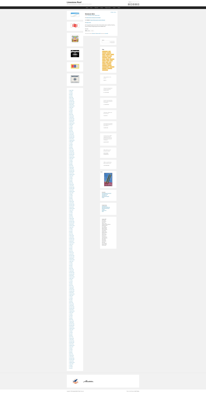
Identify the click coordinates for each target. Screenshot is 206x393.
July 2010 (70, 365)
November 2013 (71, 308)
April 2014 (70, 301)
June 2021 (71, 178)
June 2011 (71, 349)
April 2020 (70, 198)
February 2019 (71, 218)
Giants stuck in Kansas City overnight (93, 17)
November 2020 (71, 188)
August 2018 (71, 227)
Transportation (109, 63)
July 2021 (70, 177)
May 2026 (70, 94)
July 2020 (70, 194)
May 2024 (70, 128)
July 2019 (70, 211)
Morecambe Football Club (106, 207)
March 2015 (71, 285)
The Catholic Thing (105, 194)
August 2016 (71, 261)
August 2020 (71, 192)
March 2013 (71, 319)
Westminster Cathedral (105, 196)
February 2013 (71, 321)
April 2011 (70, 352)
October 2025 (71, 104)
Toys (109, 51)
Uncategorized (110, 68)
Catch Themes (137, 391)
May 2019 (70, 214)
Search (103, 40)
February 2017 (71, 252)
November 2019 (71, 205)
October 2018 (71, 224)
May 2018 (70, 231)
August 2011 (71, 346)
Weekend (93, 33)
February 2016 (71, 269)
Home (87, 7)
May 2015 (70, 282)
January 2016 (71, 271)
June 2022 (71, 161)
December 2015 (71, 272)
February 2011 (71, 355)
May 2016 (70, 265)
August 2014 (71, 295)
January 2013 (71, 322)
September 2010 (71, 362)
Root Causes (104, 68)
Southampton (104, 65)
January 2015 (71, 288)
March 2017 (71, 251)
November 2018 (71, 222)
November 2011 (71, 342)
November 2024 (71, 120)
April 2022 (70, 164)
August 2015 (71, 278)
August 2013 (71, 312)
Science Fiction (105, 57)
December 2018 (71, 221)
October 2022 (71, 155)
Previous (112, 12)
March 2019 (71, 217)
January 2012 (71, 339)
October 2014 (71, 292)
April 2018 (70, 232)
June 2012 (71, 332)
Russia (104, 54)
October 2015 (71, 275)
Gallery (119, 7)
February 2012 (71, 338)
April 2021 (70, 181)
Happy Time (88, 22)
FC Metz (103, 209)
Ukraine (109, 57)
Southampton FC (104, 206)
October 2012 (71, 326)
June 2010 (71, 366)
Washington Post (105, 51)
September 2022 (71, 157)
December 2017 (71, 238)
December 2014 (71, 289)
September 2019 (71, 208)
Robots (108, 60)
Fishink (103, 197)
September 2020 (71, 191)
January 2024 (71, 134)
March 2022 (71, 165)
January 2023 (71, 151)
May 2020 (70, 197)
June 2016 (71, 264)
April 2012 (70, 335)
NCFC (103, 211)
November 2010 (71, 359)
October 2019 (71, 207)
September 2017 (71, 242)
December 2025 (71, 101)
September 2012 (71, 328)
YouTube (131, 4)
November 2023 (71, 137)
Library (114, 7)
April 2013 (70, 318)
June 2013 (71, 315)
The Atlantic (109, 65)
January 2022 (71, 168)
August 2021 (71, 175)
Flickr (136, 4)
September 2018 (71, 225)
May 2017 (70, 248)
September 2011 (71, 345)
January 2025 (71, 117)
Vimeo (133, 4)
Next (115, 12)
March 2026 (71, 97)
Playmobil (96, 7)
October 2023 (71, 138)
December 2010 (71, 358)
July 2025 (70, 108)
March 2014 (71, 302)
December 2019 (71, 204)
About (91, 7)
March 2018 (71, 234)
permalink (106, 33)
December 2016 (71, 255)
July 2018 (70, 228)
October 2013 (71, 309)
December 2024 (71, 118)
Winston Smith (97, 15)
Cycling (101, 7)
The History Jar (104, 195)
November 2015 (71, 274)
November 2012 (71, 325)
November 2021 (71, 171)
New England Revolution (105, 208)
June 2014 (71, 298)
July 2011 (70, 348)
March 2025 (71, 114)
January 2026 (71, 100)
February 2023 (71, 150)
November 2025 (71, 103)
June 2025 (71, 110)
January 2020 (71, 202)
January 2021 (71, 185)
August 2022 (71, 158)
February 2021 (71, 184)
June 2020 (71, 195)
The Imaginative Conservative (106, 193)
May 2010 (70, 368)
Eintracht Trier (104, 210)
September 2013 (71, 311)
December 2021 (71, 170)
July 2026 (70, 91)
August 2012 (71, 329)
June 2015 (71, 281)
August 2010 (71, 363)
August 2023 (71, 141)
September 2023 (71, 140)
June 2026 (71, 93)
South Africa (107, 54)
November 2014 (71, 291)
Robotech (104, 60)
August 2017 (71, 244)
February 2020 (71, 201)
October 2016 (71, 258)
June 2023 (71, 144)
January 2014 (71, 305)
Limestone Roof (74, 2)
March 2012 (71, 336)
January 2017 (71, 254)
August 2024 (71, 124)
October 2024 (71, 121)
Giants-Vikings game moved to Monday (97, 20)
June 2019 (71, 212)
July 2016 (70, 262)
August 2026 (71, 90)
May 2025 (70, 111)
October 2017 (71, 241)
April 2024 (70, 130)
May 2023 (70, 145)
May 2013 (70, 316)
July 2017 (70, 245)
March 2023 (71, 148)
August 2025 (71, 107)
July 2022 (70, 160)
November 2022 (71, 154)
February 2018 (71, 235)
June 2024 (71, 127)
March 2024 (71, 131)
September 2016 (71, 259)
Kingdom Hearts (108, 7)
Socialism (104, 63)
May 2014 (70, 299)
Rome (111, 60)
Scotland (112, 54)
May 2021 (70, 180)
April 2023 (70, 147)
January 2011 (71, 356)
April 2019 (70, 215)
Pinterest (129, 4)
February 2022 (71, 167)
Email (138, 4)
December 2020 (71, 187)
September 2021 (71, 174)
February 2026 (71, 98)
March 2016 (71, 268)
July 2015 (70, 279)
